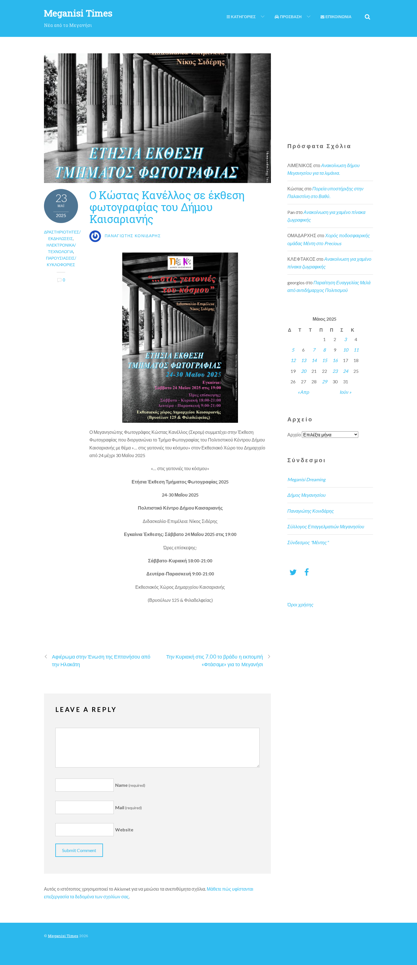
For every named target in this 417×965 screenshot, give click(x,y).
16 (335, 360)
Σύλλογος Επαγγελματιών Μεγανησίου (325, 526)
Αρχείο (294, 434)
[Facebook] (306, 572)
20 (303, 371)
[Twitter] (293, 572)
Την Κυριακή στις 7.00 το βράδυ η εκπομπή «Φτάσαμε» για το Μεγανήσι (214, 660)
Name (130, 785)
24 (345, 371)
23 (335, 371)
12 (293, 360)
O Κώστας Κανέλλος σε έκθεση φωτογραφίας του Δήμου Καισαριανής (166, 207)
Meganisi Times (63, 935)
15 (324, 360)
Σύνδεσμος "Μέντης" (307, 542)
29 (324, 381)
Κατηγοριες (243, 16)
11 (356, 349)
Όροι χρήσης (300, 604)
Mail (128, 807)
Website (124, 829)
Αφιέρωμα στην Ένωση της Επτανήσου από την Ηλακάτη (101, 660)
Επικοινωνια (338, 16)
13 (303, 360)
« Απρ (303, 392)
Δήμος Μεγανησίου (306, 495)
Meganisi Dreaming (306, 479)
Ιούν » (345, 392)
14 (314, 360)
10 (345, 349)
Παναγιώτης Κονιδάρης (310, 511)
